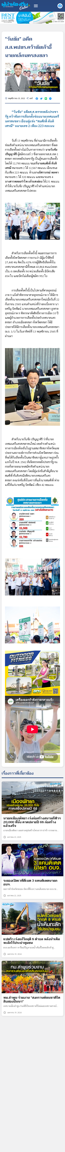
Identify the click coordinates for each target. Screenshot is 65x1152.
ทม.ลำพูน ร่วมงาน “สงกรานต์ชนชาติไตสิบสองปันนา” (31, 999)
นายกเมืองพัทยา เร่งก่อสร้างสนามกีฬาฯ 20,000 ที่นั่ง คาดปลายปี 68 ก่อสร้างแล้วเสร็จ (32, 822)
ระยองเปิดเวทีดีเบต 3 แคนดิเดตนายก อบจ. (30, 882)
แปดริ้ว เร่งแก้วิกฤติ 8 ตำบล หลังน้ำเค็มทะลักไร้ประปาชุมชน (31, 941)
